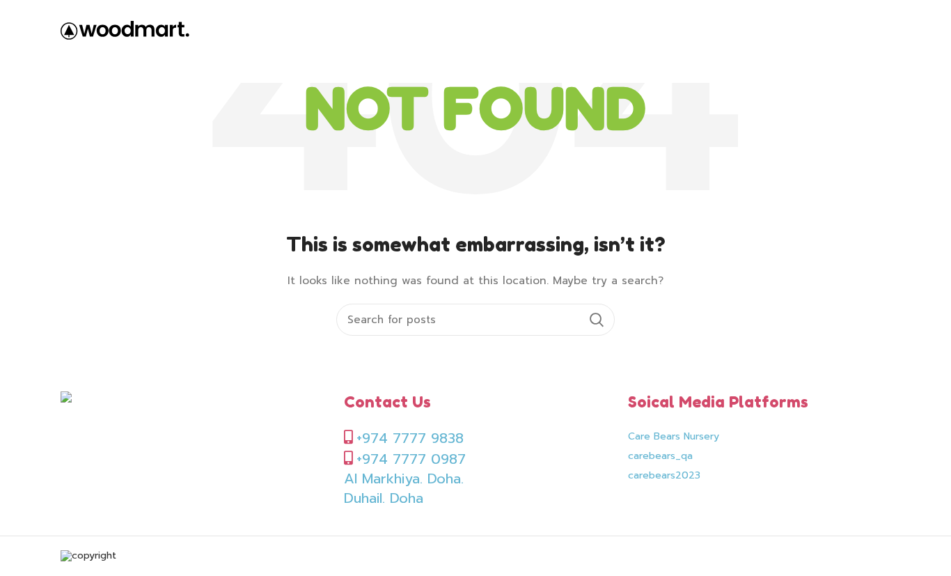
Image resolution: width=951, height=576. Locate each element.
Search (596, 320)
